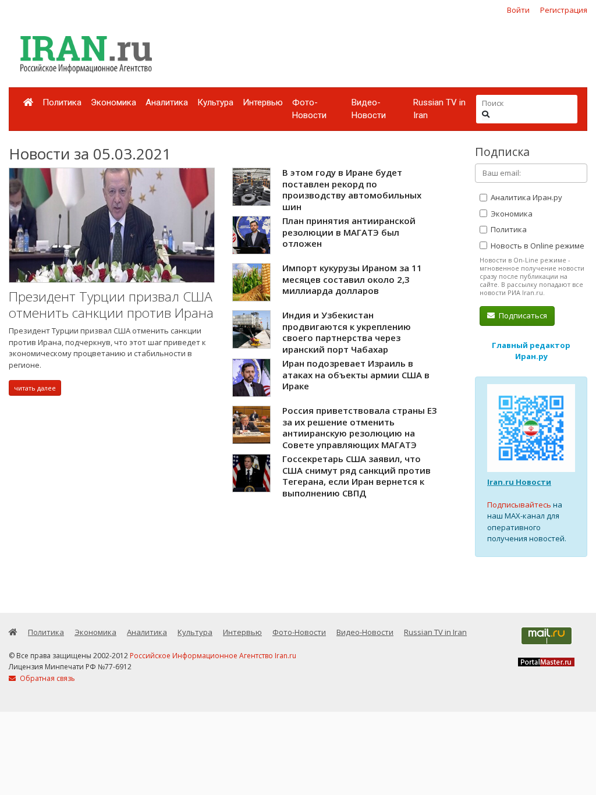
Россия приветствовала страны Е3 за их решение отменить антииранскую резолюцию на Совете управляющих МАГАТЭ (359, 427)
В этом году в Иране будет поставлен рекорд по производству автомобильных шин (351, 189)
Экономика (113, 102)
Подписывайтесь (519, 504)
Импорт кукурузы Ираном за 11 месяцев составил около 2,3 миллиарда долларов (352, 279)
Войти (518, 10)
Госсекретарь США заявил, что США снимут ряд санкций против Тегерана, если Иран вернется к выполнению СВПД (356, 476)
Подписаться (522, 315)
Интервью (263, 102)
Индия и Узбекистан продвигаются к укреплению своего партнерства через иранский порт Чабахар (346, 332)
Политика (61, 102)
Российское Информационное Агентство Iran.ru (213, 656)
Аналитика (167, 102)
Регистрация (563, 10)
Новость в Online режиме (536, 245)
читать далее (35, 388)
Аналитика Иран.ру (525, 197)
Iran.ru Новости (519, 482)
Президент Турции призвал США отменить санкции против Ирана (111, 305)
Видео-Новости (369, 109)
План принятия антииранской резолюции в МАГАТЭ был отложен (349, 232)
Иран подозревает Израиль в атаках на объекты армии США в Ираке (356, 374)
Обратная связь (46, 678)
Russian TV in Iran (439, 109)
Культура (215, 102)
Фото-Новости (309, 109)
